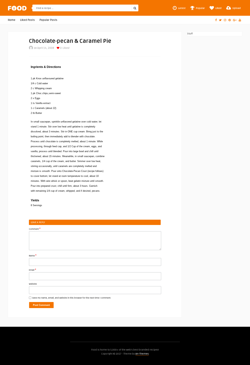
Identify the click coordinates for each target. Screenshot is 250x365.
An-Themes (142, 353)
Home (11, 20)
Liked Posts (27, 20)
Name (32, 255)
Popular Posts (48, 20)
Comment (34, 228)
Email (32, 269)
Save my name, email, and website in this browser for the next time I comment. (71, 298)
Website (33, 284)
